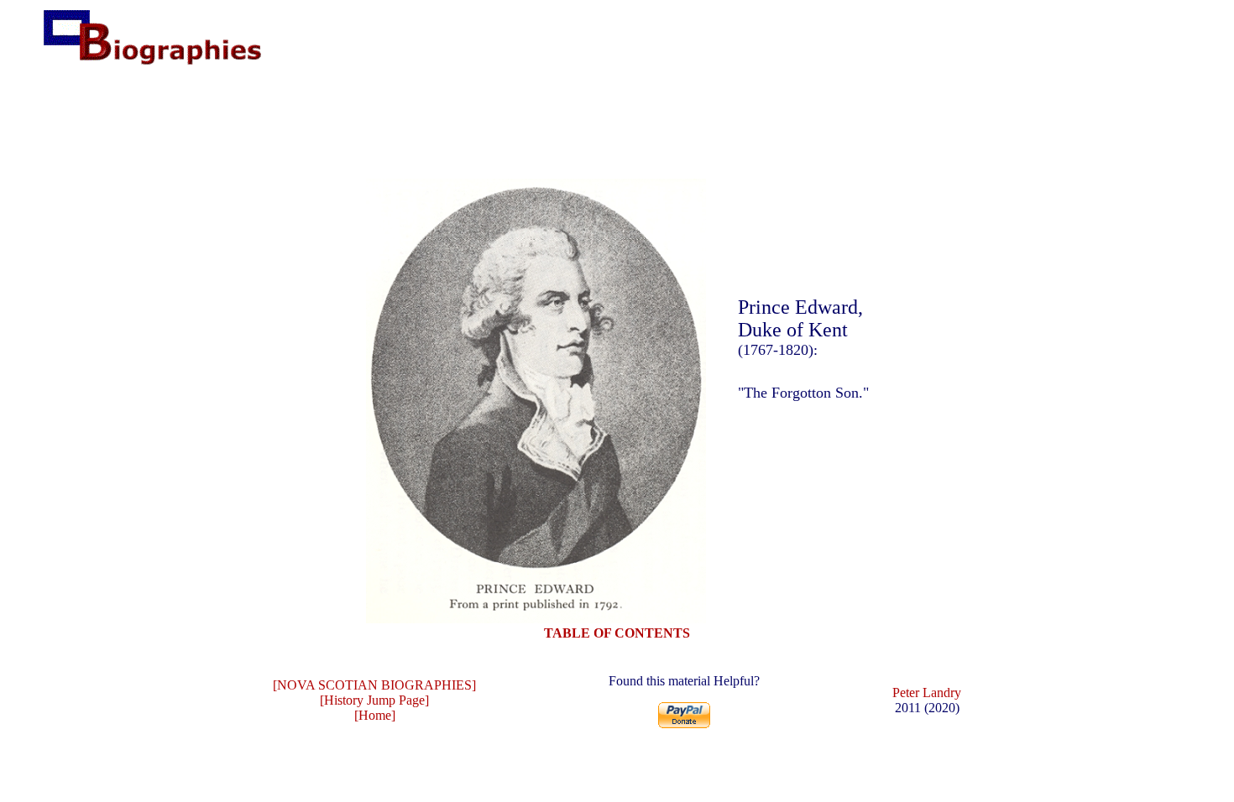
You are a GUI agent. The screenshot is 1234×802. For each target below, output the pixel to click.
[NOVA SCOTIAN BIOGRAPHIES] (374, 685)
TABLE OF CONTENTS (617, 633)
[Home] (374, 715)
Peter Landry (926, 692)
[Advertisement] (617, 121)
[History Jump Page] (374, 700)
